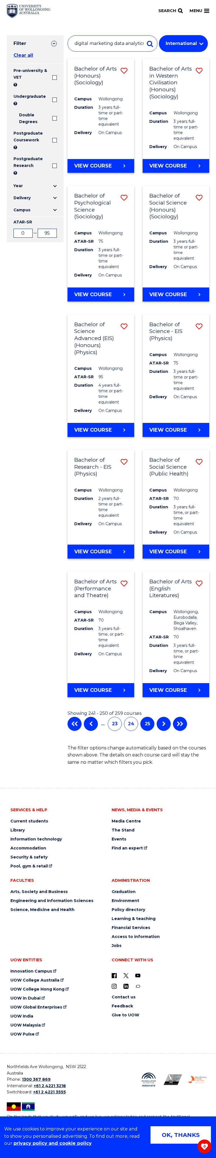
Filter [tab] (20, 43)
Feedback (122, 1006)
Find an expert (127, 848)
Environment (125, 900)
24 (131, 723)
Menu (196, 10)
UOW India (21, 1016)
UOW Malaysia (25, 1025)
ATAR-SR (23, 222)
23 (115, 723)
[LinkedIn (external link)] (126, 986)
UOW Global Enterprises (36, 1007)
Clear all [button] (23, 55)
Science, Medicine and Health (42, 909)
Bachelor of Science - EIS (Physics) (166, 331)
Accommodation (28, 848)
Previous (91, 724)
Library (17, 830)
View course (93, 166)
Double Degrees (28, 118)
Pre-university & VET (30, 74)
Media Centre (126, 821)
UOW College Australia (34, 980)
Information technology (36, 839)
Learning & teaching (134, 918)
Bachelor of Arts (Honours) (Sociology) (95, 75)
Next (164, 724)
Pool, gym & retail (29, 866)
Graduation (124, 891)
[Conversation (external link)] (137, 986)
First (75, 724)
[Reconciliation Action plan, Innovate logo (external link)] (148, 1080)
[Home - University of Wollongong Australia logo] (28, 11)
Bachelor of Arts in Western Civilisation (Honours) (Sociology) (170, 82)
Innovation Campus (31, 971)
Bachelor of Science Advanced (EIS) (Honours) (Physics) (94, 338)
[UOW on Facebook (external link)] (114, 975)
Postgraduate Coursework (28, 136)
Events (119, 839)
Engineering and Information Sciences (51, 900)
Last (180, 724)
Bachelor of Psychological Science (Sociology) (92, 206)
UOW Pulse (22, 1034)
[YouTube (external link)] (137, 975)
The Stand (123, 830)
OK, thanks (181, 1135)
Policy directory (128, 909)
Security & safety (29, 857)
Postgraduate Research (28, 162)
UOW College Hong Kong (37, 989)
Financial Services (131, 927)
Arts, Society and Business (39, 891)
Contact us (124, 997)
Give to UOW (125, 1015)
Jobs (117, 945)
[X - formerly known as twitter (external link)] (126, 975)
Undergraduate (30, 96)
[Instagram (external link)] (114, 986)
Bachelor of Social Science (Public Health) (168, 467)
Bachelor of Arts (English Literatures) (170, 588)
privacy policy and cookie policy (53, 1143)
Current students (29, 821)
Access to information (136, 936)
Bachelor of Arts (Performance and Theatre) (95, 588)
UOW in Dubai (25, 998)
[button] (124, 70)
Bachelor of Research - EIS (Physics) (92, 467)
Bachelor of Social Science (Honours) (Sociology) (168, 206)
